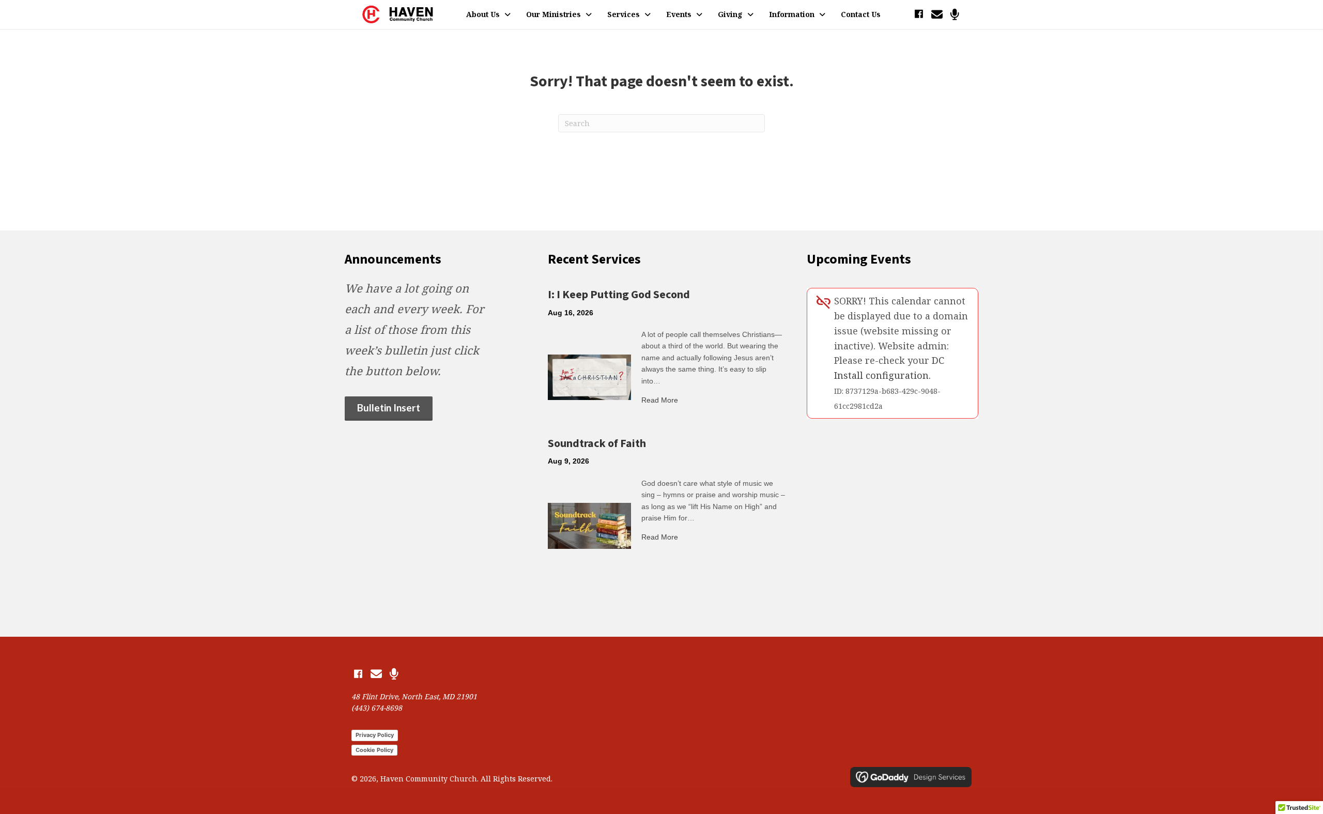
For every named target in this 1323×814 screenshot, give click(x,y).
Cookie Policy (374, 750)
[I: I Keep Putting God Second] (589, 376)
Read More (659, 400)
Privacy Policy (375, 735)
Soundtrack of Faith (597, 443)
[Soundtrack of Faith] (589, 525)
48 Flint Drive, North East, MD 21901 (414, 696)
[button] (918, 14)
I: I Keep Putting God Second (619, 294)
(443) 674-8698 (376, 708)
